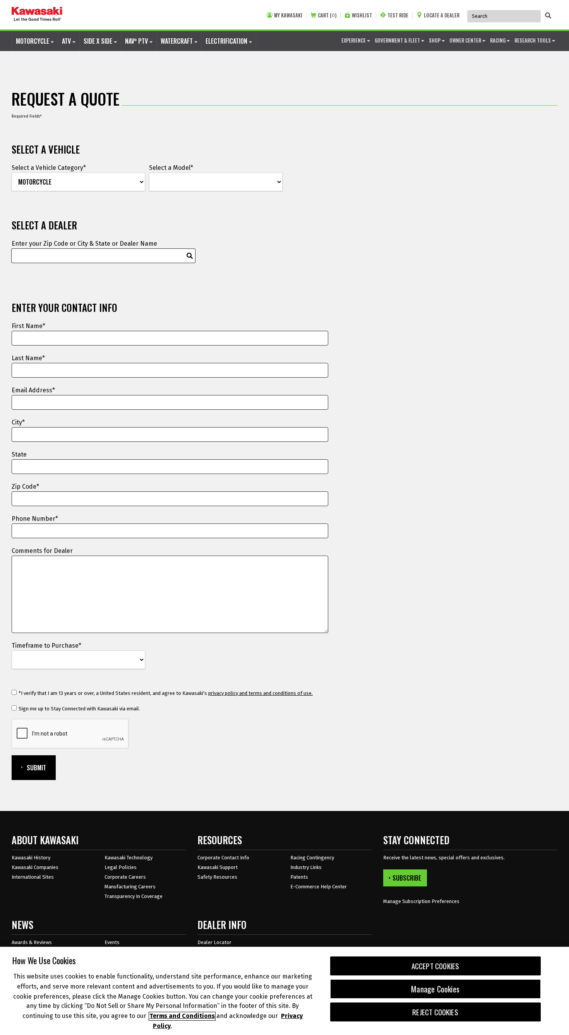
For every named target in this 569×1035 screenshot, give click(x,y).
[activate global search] (548, 15)
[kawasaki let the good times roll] (37, 14)
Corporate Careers (125, 877)
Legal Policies (121, 867)
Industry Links (306, 867)
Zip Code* (25, 486)
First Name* (28, 326)
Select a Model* (171, 167)
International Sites (33, 877)
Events (112, 942)
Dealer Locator (214, 942)
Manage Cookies (435, 989)
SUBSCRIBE (406, 878)
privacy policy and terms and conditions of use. (260, 693)
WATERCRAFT (177, 41)
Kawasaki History (31, 858)
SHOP (435, 40)
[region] (284, 991)
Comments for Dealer (42, 550)
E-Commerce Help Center (318, 887)
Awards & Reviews (32, 942)
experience (354, 40)
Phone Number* (35, 518)
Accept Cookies (435, 966)
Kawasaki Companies (35, 867)
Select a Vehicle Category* (49, 167)
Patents (299, 877)
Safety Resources (217, 877)
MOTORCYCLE (33, 41)
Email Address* (33, 390)
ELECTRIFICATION (227, 41)
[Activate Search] (189, 255)
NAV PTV (137, 41)
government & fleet (398, 40)
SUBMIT (36, 767)
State (19, 454)
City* (18, 422)
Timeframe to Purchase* (46, 645)
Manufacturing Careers (130, 887)
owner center (465, 40)
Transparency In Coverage (134, 896)
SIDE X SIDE (99, 41)
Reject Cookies (435, 1012)
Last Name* (28, 358)
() (327, 15)
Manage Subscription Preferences (421, 901)
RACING (498, 40)
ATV (67, 41)
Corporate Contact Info (223, 858)
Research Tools (533, 40)
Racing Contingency (312, 858)
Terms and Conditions (182, 1016)
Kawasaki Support (217, 867)
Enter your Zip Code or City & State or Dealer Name (84, 243)
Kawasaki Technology (129, 858)
